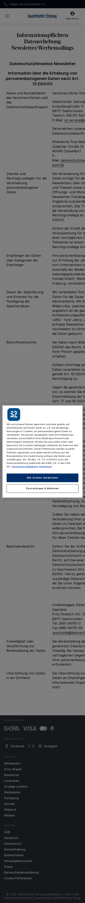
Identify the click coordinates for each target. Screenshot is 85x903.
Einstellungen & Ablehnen (42, 488)
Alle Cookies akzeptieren (42, 477)
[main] (42, 451)
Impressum (45, 466)
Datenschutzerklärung (25, 466)
